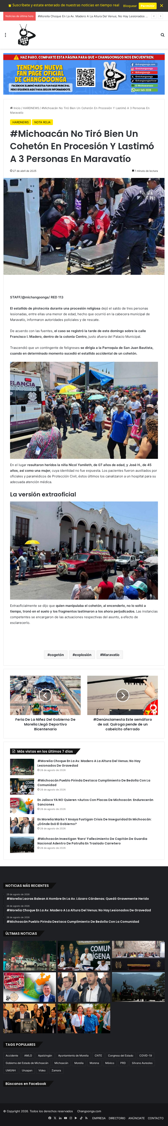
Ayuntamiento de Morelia (73, 1055)
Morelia (79, 1063)
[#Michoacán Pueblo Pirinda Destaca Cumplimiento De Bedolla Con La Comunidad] (22, 786)
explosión (83, 655)
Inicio (17, 108)
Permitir (148, 5)
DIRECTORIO (117, 1118)
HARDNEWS (31, 108)
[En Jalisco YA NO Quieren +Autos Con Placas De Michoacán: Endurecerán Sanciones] (22, 806)
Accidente (12, 1055)
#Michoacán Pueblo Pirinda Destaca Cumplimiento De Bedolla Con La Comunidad (93, 16)
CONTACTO (156, 1118)
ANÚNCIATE (136, 1118)
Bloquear (130, 5)
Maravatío (110, 655)
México (109, 1063)
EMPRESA (99, 1118)
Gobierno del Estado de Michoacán (27, 1063)
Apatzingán (45, 1055)
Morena (94, 1063)
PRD (123, 1063)
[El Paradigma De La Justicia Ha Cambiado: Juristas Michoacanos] (138, 956)
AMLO (28, 1055)
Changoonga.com (89, 1111)
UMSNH (11, 1070)
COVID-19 (145, 1055)
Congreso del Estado (120, 1055)
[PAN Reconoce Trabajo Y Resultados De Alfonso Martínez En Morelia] (29, 1018)
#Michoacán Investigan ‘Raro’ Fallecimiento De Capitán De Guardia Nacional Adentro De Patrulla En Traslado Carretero (92, 841)
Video (42, 1070)
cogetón (57, 655)
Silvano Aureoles (142, 1063)
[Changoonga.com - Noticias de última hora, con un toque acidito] (26, 35)
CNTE (98, 1055)
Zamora (56, 1070)
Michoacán (61, 1063)
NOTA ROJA (42, 122)
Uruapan (27, 1070)
